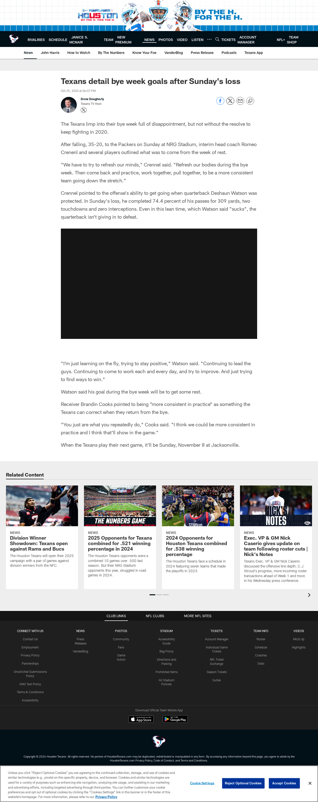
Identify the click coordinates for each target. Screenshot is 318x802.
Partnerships (30, 663)
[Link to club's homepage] (14, 39)
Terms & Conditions (30, 692)
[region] (159, 783)
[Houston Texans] (159, 742)
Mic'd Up (298, 639)
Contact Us (30, 639)
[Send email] (240, 103)
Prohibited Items (167, 672)
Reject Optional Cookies (243, 783)
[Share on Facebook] (220, 103)
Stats (260, 663)
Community (121, 639)
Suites (216, 680)
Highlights (299, 647)
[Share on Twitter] (230, 103)
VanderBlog (80, 651)
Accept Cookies (284, 783)
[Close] (310, 783)
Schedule (261, 647)
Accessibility (30, 700)
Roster (261, 639)
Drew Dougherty (92, 99)
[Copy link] (250, 101)
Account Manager (216, 639)
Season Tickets (217, 672)
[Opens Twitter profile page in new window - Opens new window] (84, 110)
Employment (30, 647)
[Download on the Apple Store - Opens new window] (141, 720)
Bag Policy (166, 651)
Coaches (261, 655)
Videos (298, 631)
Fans (121, 647)
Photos (121, 631)
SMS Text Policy (30, 684)
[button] (159, 284)
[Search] (217, 39)
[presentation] (310, 595)
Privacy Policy (30, 655)
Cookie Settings (202, 783)
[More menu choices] (209, 39)
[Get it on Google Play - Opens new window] (175, 722)
